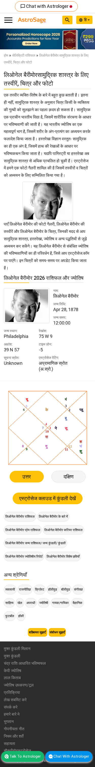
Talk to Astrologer (25, 756)
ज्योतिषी (43, 603)
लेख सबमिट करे (15, 699)
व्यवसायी (10, 589)
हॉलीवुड (52, 589)
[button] (7, 39)
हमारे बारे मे (12, 714)
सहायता (9, 743)
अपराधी (30, 603)
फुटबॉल (9, 616)
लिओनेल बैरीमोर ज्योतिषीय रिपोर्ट (24, 556)
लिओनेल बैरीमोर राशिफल (20, 516)
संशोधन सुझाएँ (57, 632)
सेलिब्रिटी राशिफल (23, 55)
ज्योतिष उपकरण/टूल (19, 685)
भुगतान (9, 721)
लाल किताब (12, 677)
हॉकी (21, 616)
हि (86, 19)
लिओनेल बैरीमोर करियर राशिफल (63, 530)
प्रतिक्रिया (12, 692)
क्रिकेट (39, 589)
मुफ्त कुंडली (12, 656)
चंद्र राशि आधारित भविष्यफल (25, 663)
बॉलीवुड (65, 589)
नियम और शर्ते (14, 736)
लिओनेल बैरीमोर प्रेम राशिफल (22, 530)
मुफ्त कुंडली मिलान (17, 648)
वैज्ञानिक (77, 603)
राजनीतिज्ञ (25, 589)
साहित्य (9, 603)
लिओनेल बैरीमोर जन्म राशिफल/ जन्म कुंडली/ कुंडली (35, 543)
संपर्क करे (10, 707)
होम (6, 55)
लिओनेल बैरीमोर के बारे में (53, 516)
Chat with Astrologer (44, 6)
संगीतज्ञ (78, 589)
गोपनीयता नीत (14, 728)
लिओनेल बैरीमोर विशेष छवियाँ (63, 556)
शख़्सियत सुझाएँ (37, 632)
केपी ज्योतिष (12, 670)
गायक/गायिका (60, 603)
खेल (19, 603)
